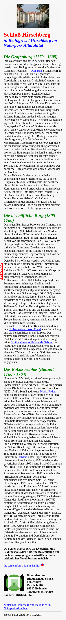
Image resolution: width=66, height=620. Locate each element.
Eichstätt (22, 456)
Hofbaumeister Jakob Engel (25, 329)
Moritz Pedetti (48, 391)
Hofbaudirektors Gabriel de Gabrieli (32, 342)
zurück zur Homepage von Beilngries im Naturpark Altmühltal (27, 606)
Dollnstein (37, 70)
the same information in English (22, 565)
